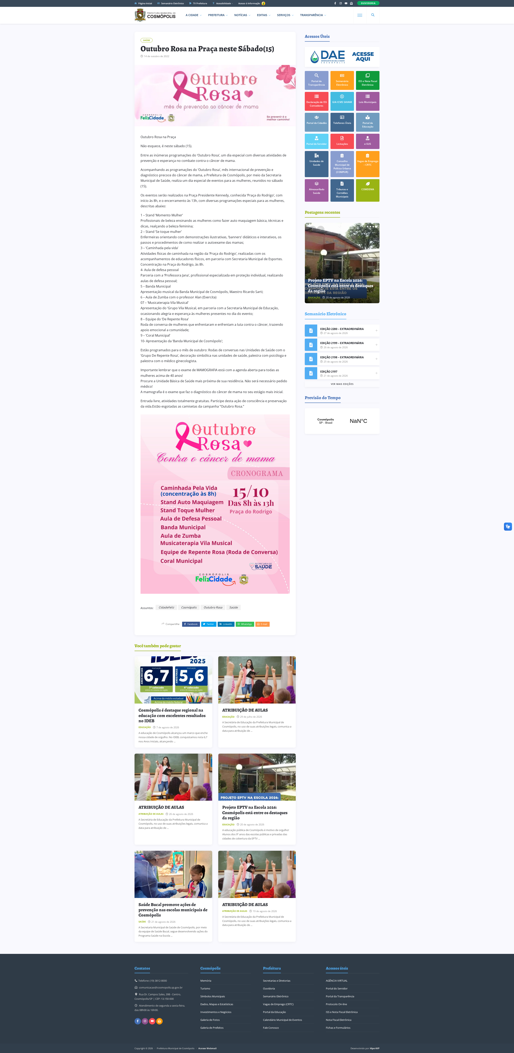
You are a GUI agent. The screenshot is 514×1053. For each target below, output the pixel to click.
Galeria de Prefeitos (211, 1027)
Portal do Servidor (337, 988)
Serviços (283, 15)
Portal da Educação (274, 1012)
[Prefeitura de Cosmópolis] (155, 15)
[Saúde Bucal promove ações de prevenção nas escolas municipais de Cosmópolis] (173, 874)
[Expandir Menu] (359, 15)
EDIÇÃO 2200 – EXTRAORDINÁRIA (342, 329)
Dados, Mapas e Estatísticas (216, 1004)
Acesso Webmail (207, 1048)
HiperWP (374, 1048)
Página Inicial (145, 3)
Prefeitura (216, 15)
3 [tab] (373, 226)
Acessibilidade (223, 3)
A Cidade (192, 15)
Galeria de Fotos (210, 1020)
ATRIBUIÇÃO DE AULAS (245, 710)
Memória (205, 980)
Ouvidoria (269, 988)
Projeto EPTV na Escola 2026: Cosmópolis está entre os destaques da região (255, 812)
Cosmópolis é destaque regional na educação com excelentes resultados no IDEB (172, 715)
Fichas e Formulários (338, 1027)
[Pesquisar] (372, 15)
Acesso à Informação (249, 3)
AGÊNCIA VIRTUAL (337, 980)
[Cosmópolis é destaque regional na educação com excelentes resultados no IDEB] (173, 680)
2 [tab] (370, 226)
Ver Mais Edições (342, 383)
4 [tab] (376, 226)
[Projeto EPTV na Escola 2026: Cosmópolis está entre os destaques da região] (257, 777)
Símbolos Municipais (212, 996)
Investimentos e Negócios (215, 1012)
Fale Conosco (271, 1027)
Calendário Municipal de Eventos (282, 1020)
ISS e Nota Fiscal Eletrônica (342, 1012)
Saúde (146, 40)
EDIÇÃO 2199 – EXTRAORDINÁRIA (342, 343)
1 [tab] (367, 226)
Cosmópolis (189, 607)
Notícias (240, 15)
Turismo (205, 988)
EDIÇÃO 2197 (328, 371)
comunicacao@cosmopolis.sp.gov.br (161, 987)
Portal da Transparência (340, 996)
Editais (262, 15)
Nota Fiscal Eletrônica (338, 1020)
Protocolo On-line (336, 1004)
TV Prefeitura (200, 3)
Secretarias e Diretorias (276, 980)
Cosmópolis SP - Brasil (342, 421)
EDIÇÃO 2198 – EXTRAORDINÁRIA (342, 357)
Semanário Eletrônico (172, 3)
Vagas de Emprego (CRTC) (278, 1004)
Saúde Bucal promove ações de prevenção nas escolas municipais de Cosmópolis (173, 910)
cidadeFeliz (166, 607)
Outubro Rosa (213, 607)
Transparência (311, 15)
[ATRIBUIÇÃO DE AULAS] (257, 680)
